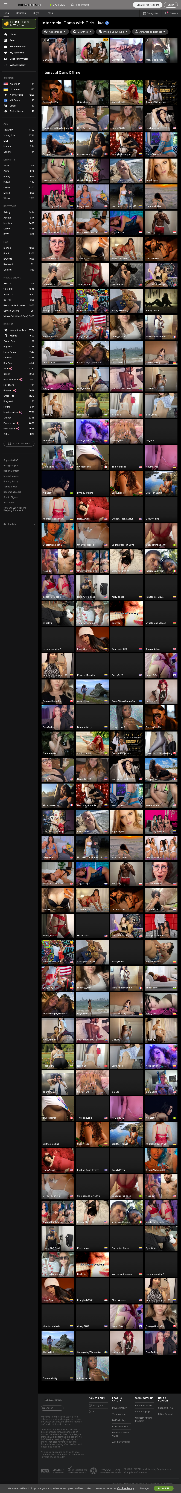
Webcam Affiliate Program (143, 1419)
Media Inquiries (11, 476)
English (49, 1408)
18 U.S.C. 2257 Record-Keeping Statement (15, 509)
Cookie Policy (125, 1488)
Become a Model (12, 492)
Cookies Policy (120, 1426)
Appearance (55, 32)
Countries (83, 32)
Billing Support (11, 465)
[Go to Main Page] (29, 5)
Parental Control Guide (120, 1434)
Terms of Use (10, 486)
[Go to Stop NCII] (110, 1471)
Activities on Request (150, 32)
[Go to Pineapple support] (94, 1470)
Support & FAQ (11, 460)
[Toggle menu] (5, 5)
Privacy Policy (11, 481)
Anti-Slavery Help (121, 1442)
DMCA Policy (119, 1420)
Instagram (98, 1405)
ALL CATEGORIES (21, 443)
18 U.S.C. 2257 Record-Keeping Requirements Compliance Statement (147, 1471)
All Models (9, 502)
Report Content (11, 471)
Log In (171, 5)
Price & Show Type (113, 32)
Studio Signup (11, 497)
